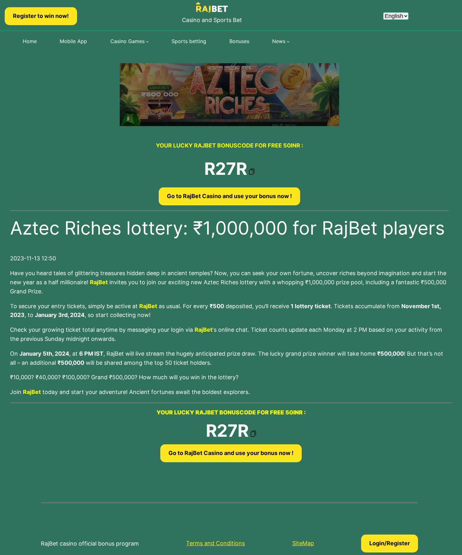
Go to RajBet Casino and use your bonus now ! (229, 196)
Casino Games (127, 41)
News (278, 41)
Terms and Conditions (215, 543)
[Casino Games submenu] (147, 41)
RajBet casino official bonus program (90, 543)
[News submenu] (288, 41)
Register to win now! (41, 16)
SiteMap (303, 543)
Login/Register (389, 543)
